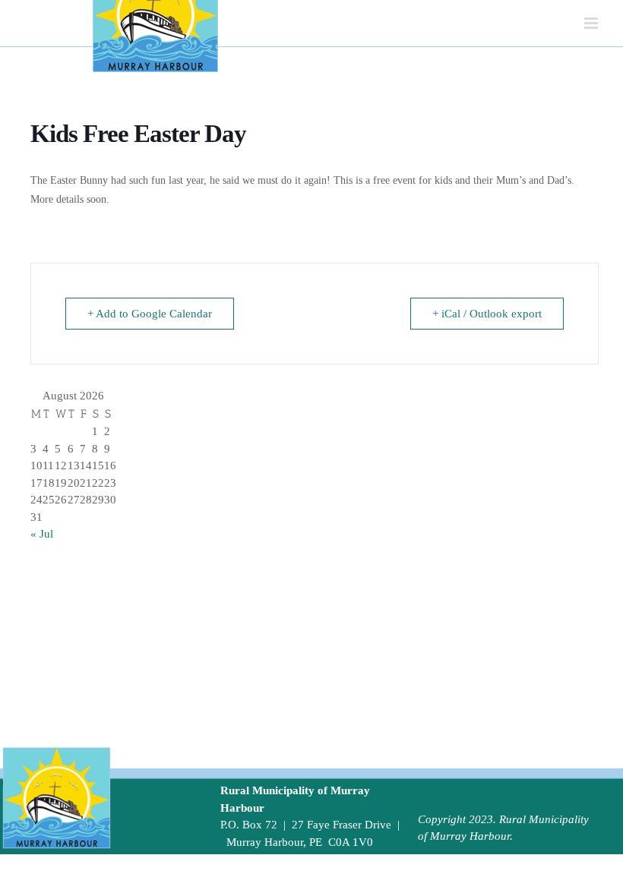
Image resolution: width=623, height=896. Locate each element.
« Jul (41, 534)
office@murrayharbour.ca (281, 859)
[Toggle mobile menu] (592, 23)
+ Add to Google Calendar (149, 314)
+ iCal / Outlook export (487, 314)
